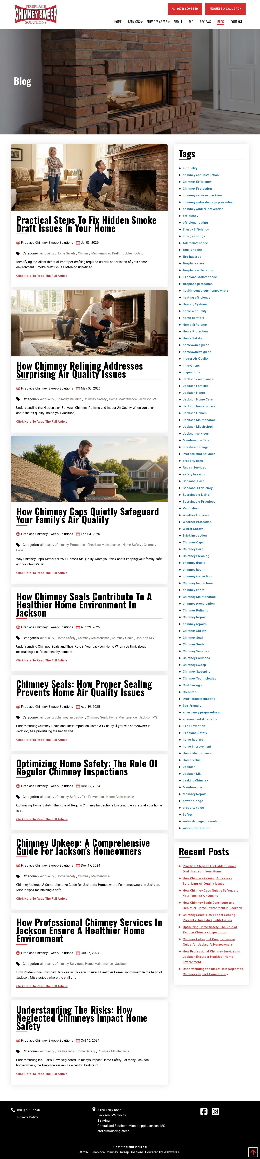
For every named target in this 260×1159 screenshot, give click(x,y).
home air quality (194, 311)
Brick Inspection (195, 535)
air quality (47, 253)
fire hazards (65, 1051)
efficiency (190, 216)
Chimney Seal (97, 717)
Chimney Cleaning (196, 556)
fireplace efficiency (198, 270)
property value (193, 807)
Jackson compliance (198, 379)
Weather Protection (197, 522)
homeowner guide (196, 345)
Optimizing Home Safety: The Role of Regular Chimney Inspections (87, 767)
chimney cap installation (201, 175)
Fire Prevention (93, 797)
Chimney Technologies (199, 678)
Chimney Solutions (196, 658)
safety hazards (194, 474)
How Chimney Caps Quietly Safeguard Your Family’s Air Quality (87, 515)
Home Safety (66, 253)
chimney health (194, 569)
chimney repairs (195, 624)
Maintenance (192, 787)
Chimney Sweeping (196, 671)
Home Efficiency (195, 325)
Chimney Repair (194, 617)
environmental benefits (200, 719)
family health (192, 250)
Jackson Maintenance (199, 420)
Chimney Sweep (194, 665)
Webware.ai (172, 1152)
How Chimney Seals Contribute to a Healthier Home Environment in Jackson (84, 604)
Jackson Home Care (198, 399)
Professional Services (199, 454)
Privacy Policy (27, 1117)
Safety (187, 814)
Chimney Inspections (198, 583)
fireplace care (193, 263)
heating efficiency (196, 297)
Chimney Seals (122, 638)
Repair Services (194, 467)
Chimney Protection (70, 545)
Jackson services (196, 433)
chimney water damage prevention (208, 202)
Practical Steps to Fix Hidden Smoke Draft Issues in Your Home (86, 224)
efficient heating (195, 222)
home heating (193, 739)
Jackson (121, 964)
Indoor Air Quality (195, 358)
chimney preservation (199, 603)
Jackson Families (195, 386)
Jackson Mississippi (198, 427)
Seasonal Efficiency (197, 488)
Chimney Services (69, 964)
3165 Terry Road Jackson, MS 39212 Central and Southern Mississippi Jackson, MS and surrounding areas (131, 1120)
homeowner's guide (197, 352)
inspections (191, 372)
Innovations (191, 365)
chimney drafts (194, 563)
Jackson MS (148, 399)
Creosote (189, 692)
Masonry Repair (194, 794)
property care (193, 461)
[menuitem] (118, 22)
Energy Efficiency (196, 229)
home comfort (193, 318)
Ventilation (191, 508)
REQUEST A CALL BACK (225, 8)
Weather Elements (196, 515)
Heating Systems (195, 304)
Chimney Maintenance (94, 253)
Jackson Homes (195, 413)
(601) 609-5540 (187, 8)
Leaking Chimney (195, 780)
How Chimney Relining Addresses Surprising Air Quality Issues (79, 369)
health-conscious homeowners (206, 290)
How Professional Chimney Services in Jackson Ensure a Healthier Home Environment (89, 930)
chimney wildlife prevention (203, 209)
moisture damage (196, 447)
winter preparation (196, 828)
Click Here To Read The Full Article (42, 276)
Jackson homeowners (199, 406)
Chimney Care (193, 549)
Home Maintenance (123, 399)
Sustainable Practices (199, 501)
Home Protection (195, 331)
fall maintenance (195, 243)
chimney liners (193, 590)
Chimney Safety (95, 399)
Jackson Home (194, 393)
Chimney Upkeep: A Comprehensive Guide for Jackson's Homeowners (83, 846)
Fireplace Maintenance (103, 545)
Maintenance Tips (196, 440)
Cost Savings (192, 685)
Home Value (192, 760)
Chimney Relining (68, 399)
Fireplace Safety (195, 733)
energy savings (194, 236)
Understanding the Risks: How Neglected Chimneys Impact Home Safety (82, 1017)
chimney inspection (70, 717)
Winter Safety (193, 529)
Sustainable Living (196, 495)
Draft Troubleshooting (127, 253)
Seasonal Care (193, 481)
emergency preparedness (202, 712)
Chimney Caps (193, 542)
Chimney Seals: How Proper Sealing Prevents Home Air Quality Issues (84, 688)
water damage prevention (201, 821)
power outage (193, 801)
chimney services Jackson (202, 195)
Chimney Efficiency (197, 182)
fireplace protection (198, 284)
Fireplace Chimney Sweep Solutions (117, 1152)
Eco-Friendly (192, 706)
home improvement (197, 746)
